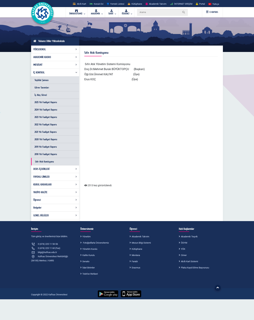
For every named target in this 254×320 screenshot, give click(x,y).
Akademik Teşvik (189, 236)
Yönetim (86, 236)
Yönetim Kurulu (89, 249)
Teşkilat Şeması (42, 80)
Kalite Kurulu (88, 255)
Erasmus (136, 267)
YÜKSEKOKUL (39, 49)
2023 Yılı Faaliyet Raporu (46, 117)
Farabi (135, 261)
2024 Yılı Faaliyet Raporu (46, 109)
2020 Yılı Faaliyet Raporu (46, 139)
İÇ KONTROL (39, 72)
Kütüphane (137, 249)
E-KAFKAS (214, 12)
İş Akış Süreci (41, 95)
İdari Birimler (88, 267)
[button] (213, 4)
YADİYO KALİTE (40, 192)
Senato (85, 261)
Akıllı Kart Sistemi (189, 261)
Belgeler (37, 207)
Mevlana (136, 255)
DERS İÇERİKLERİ (41, 169)
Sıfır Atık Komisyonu (44, 161)
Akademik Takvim (140, 236)
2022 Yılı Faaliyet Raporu (46, 124)
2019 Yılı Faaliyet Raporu (46, 146)
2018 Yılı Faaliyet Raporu (46, 154)
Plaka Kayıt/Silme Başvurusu (195, 267)
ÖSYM (184, 242)
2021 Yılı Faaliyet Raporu (46, 131)
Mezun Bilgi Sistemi (141, 242)
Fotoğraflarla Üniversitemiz (95, 242)
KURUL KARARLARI (42, 184)
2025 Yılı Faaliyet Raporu (46, 102)
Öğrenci (37, 199)
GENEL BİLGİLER (41, 215)
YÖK (183, 249)
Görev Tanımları (42, 87)
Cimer (184, 255)
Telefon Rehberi (90, 274)
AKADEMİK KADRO (42, 57)
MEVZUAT (37, 64)
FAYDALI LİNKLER (41, 176)
